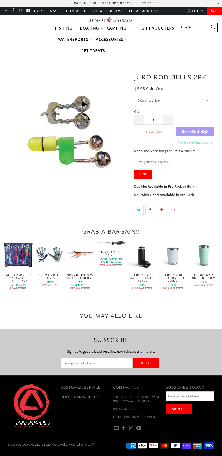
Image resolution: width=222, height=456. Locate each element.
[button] (66, 28)
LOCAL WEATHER (143, 11)
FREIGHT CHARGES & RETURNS (80, 397)
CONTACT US (77, 11)
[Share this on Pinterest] (161, 210)
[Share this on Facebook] (150, 210)
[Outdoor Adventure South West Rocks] (111, 20)
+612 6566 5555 (48, 11)
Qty (136, 111)
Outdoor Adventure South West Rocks (42, 444)
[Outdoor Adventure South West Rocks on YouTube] (28, 11)
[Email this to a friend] (172, 210)
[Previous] (7, 269)
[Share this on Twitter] (139, 210)
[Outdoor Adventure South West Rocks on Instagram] (20, 11)
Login (198, 11)
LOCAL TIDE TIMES (109, 11)
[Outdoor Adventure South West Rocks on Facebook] (13, 11)
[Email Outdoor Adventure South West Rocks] (5, 11)
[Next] (214, 269)
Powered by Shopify (81, 444)
